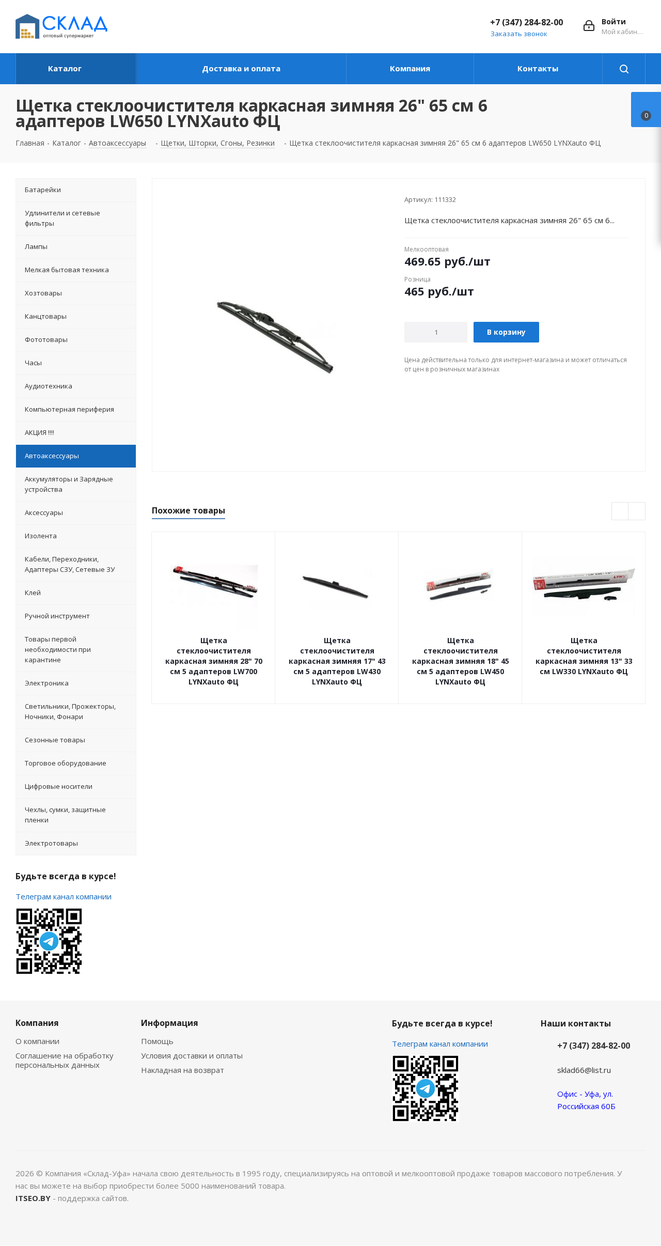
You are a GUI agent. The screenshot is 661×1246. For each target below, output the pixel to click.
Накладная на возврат (182, 1070)
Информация (169, 1023)
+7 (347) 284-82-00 (526, 22)
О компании (37, 1041)
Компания (37, 1023)
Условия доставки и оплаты (192, 1055)
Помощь (157, 1041)
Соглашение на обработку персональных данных (64, 1060)
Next (637, 512)
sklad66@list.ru (584, 1070)
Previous (620, 512)
